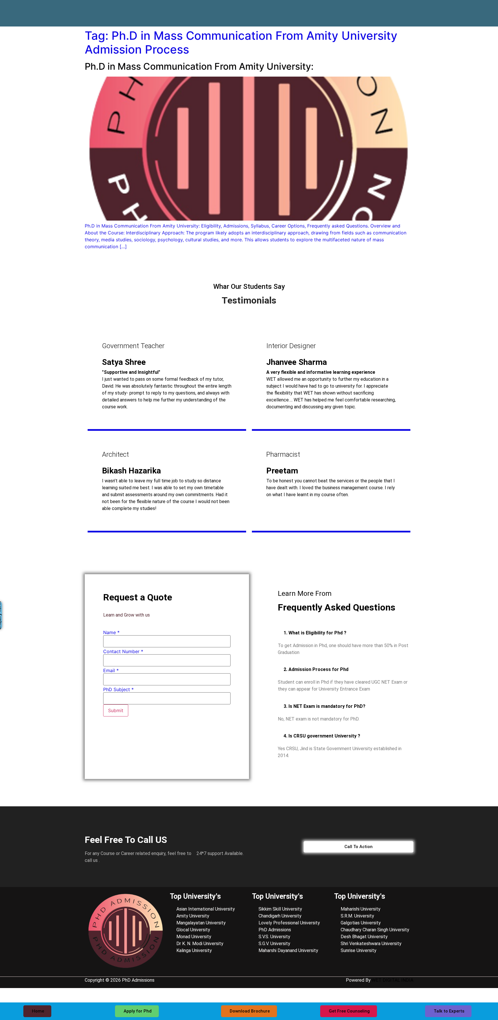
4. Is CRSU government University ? (322, 736)
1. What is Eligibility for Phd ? (315, 633)
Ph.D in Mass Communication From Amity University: (199, 66)
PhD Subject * (118, 689)
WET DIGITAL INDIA (392, 980)
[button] (345, 632)
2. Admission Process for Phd (316, 669)
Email (111, 670)
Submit (115, 710)
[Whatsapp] (401, 9)
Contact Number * (123, 651)
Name (111, 632)
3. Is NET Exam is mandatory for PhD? (324, 706)
